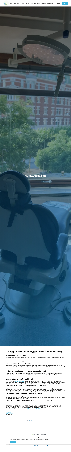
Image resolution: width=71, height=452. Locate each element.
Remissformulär (37, 3)
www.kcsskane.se (9, 412)
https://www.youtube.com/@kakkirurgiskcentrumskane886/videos (30, 408)
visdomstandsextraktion (19, 381)
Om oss (14, 3)
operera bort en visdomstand (30, 402)
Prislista (31, 3)
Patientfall (27, 3)
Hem (11, 3)
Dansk (58, 3)
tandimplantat (8, 358)
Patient (17, 3)
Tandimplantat (50, 3)
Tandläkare (22, 3)
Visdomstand (43, 3)
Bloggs (55, 3)
